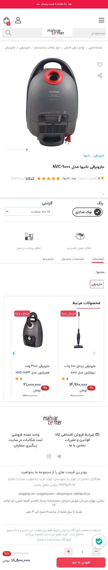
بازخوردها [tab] (48, 258)
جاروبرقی (24, 47)
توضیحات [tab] (98, 258)
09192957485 (81, 494)
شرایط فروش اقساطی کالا (75, 434)
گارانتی (47, 203)
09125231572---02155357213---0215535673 (45, 494)
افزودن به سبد (81, 562)
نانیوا (87, 155)
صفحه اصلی (95, 47)
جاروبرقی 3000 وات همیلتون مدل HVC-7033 (32, 369)
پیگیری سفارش (25, 445)
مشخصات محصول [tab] (73, 258)
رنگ (100, 203)
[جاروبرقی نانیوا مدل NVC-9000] (54, 420)
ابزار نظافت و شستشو (47, 47)
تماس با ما (77, 445)
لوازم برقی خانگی (74, 47)
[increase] (68, 552)
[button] (13, 353)
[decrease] (96, 552)
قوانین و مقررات (77, 440)
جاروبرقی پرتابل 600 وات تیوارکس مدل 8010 (80, 369)
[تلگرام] (59, 457)
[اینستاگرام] (49, 457)
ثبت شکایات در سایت (25, 440)
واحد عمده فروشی (25, 434)
